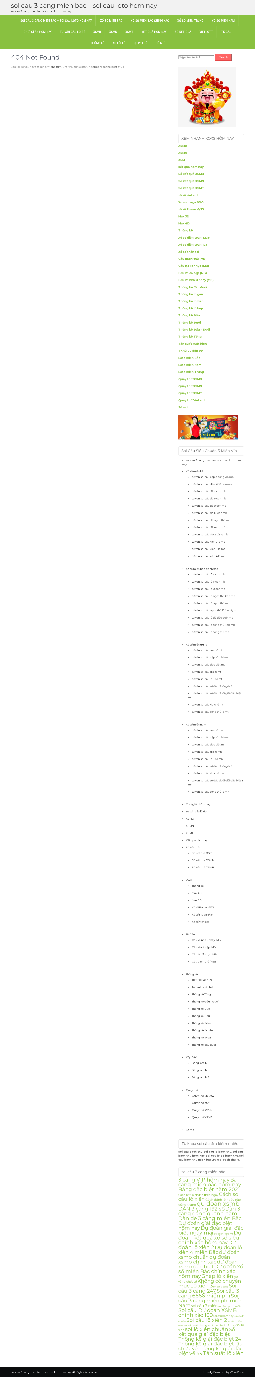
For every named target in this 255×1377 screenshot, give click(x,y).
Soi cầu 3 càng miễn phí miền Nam (210, 1300)
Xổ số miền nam (223, 21)
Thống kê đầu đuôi (192, 287)
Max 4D (184, 223)
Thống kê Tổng (190, 336)
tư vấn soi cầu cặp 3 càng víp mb (213, 476)
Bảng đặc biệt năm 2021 (209, 1189)
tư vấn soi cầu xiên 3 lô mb (209, 548)
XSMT (129, 32)
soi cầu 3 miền (204, 1305)
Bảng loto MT (200, 1062)
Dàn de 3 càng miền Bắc (209, 1218)
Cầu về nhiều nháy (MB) (196, 280)
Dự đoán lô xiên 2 (207, 1244)
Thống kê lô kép (190, 308)
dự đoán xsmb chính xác (204, 1259)
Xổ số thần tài (188, 252)
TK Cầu (226, 32)
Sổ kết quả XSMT (191, 188)
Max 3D (183, 216)
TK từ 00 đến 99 (190, 351)
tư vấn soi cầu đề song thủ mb (211, 527)
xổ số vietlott (188, 195)
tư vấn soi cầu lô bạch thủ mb (211, 603)
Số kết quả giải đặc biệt (206, 1331)
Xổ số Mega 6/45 (202, 914)
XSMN (113, 32)
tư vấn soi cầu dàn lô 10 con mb (212, 484)
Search (223, 57)
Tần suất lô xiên (223, 1353)
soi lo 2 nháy (229, 1325)
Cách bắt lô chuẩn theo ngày (198, 1195)
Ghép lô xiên (217, 1276)
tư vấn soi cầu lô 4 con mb (208, 574)
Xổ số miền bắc (111, 21)
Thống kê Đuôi (189, 322)
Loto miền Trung (191, 372)
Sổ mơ (160, 43)
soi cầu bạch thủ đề (229, 1306)
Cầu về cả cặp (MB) (192, 273)
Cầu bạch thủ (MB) (192, 259)
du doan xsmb (218, 1203)
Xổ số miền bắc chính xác (150, 21)
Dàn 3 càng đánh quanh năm (209, 1211)
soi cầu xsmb (215, 1325)
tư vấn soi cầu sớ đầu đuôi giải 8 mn (214, 766)
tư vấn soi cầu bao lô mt (207, 650)
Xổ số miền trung (190, 21)
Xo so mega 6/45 (191, 202)
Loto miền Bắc (189, 358)
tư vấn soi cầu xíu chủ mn (208, 773)
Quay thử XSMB (190, 379)
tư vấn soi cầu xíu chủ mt (207, 704)
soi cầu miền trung (195, 1325)
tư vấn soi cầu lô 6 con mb (208, 581)
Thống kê (97, 43)
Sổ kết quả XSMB (191, 174)
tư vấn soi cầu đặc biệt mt (208, 664)
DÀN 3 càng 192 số (201, 1209)
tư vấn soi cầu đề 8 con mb (209, 505)
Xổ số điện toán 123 (192, 244)
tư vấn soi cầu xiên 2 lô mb (208, 541)
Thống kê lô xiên (191, 301)
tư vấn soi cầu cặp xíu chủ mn (211, 737)
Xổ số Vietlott (200, 921)
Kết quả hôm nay (154, 32)
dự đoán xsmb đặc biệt (208, 1264)
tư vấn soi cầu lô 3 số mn (207, 758)
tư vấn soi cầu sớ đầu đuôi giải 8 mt (214, 686)
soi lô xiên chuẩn (206, 1329)
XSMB (97, 32)
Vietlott (206, 32)
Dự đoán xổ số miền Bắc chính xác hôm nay (210, 1271)
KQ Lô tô (119, 43)
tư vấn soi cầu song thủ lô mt (210, 711)
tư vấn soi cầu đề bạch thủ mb (211, 520)
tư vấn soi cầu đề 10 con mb (209, 512)
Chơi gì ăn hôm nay (38, 32)
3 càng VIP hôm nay (204, 1180)
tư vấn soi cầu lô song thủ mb (210, 632)
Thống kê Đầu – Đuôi (194, 329)
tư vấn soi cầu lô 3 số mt (207, 679)
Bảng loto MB (201, 1077)
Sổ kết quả (183, 32)
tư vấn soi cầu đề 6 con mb (209, 498)
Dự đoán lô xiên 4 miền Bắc (210, 1249)
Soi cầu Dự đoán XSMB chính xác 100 (207, 1312)
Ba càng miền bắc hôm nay (209, 1182)
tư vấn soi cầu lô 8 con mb (208, 588)
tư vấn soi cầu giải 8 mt (206, 671)
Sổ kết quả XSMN (191, 181)
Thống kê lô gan (190, 294)
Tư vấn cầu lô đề (72, 32)
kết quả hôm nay (191, 167)
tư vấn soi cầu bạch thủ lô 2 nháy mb (215, 610)
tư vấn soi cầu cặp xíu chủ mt (210, 657)
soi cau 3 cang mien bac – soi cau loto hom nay (84, 5)
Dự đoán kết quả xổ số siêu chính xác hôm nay (209, 1238)
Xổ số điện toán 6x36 (194, 237)
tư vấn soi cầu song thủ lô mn (210, 791)
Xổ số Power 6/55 (203, 907)
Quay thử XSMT (190, 393)
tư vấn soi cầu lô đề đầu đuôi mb (212, 617)
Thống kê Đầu (189, 315)
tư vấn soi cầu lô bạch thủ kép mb (213, 596)
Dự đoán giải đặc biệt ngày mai (210, 1230)
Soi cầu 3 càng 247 (207, 1288)
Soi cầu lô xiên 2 (206, 1320)
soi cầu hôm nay (223, 1315)
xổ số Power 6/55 (191, 209)
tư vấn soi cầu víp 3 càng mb (210, 534)
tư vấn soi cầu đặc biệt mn (208, 744)
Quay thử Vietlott (191, 400)
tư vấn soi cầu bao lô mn (207, 730)
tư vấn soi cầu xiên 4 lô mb (209, 556)
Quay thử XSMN (190, 386)
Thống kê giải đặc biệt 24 (209, 1339)
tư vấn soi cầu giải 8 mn (207, 751)
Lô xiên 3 (201, 1285)
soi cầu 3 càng (220, 1286)
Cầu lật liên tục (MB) (193, 266)
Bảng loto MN (201, 1070)
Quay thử (140, 43)
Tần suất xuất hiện (192, 344)
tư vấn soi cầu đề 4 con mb (209, 491)
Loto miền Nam (189, 365)
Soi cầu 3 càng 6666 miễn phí (208, 1293)
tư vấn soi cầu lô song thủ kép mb (213, 624)
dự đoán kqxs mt (223, 1233)
